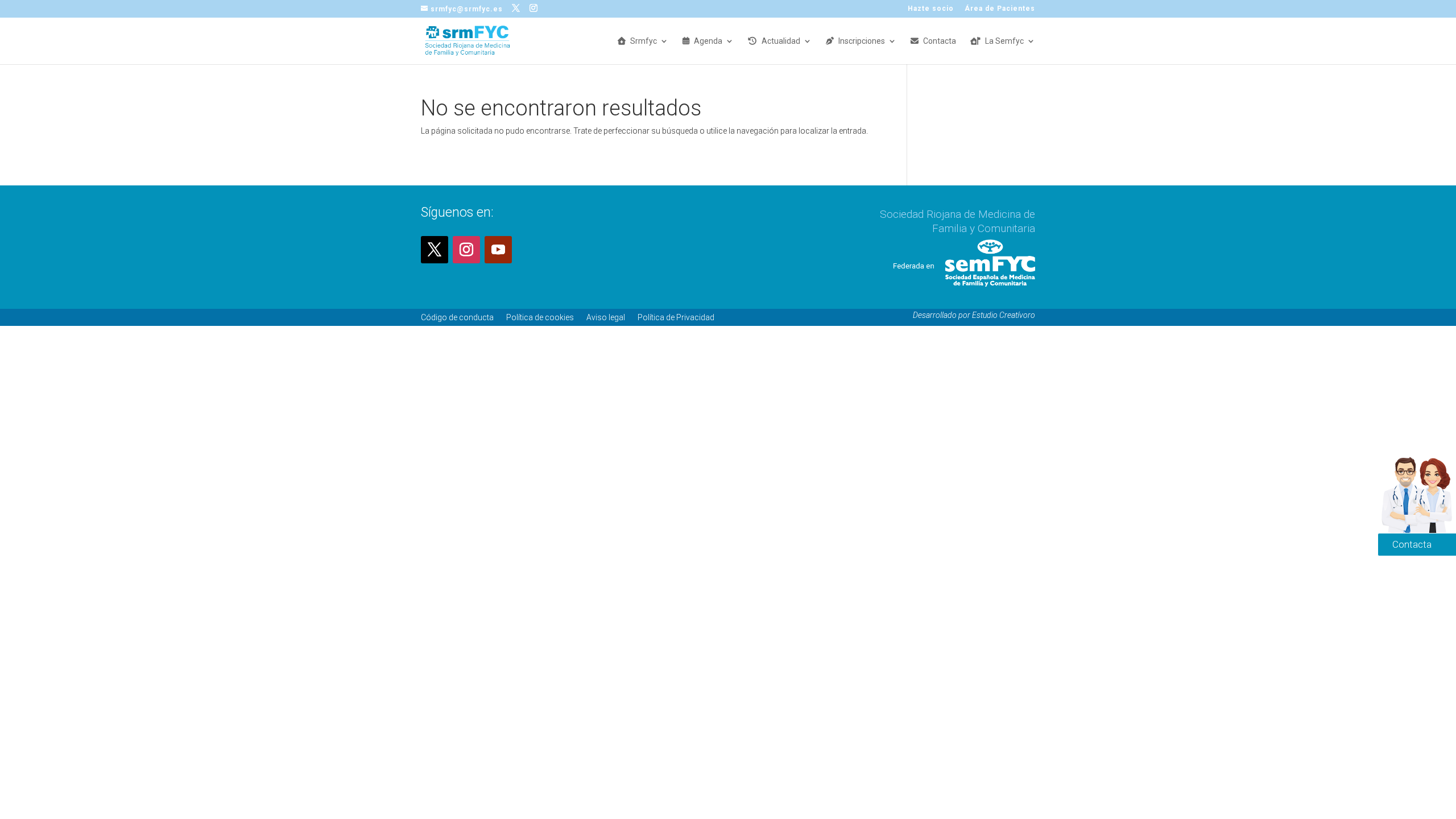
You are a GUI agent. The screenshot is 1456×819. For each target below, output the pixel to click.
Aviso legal (605, 317)
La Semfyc (1004, 41)
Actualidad (781, 41)
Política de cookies (540, 317)
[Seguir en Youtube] (498, 249)
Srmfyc (643, 41)
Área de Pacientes (1000, 9)
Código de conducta (457, 317)
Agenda (708, 41)
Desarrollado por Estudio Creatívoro (974, 315)
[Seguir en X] (434, 249)
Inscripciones (861, 41)
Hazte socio (931, 9)
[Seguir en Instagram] (466, 249)
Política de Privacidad (676, 317)
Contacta (939, 41)
